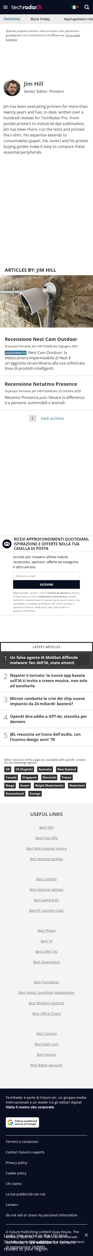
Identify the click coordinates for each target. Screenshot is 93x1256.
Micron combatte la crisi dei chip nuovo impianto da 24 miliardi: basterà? (47, 701)
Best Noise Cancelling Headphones (46, 992)
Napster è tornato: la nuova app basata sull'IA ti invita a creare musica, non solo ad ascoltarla (48, 680)
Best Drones (46, 1054)
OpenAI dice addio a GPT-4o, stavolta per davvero (48, 719)
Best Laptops (46, 879)
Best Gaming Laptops (46, 889)
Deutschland (15, 794)
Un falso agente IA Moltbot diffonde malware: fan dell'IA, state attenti (44, 660)
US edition (40, 1242)
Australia (45, 769)
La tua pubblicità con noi (25, 1194)
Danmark (49, 777)
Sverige (35, 794)
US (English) (24, 769)
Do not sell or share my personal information (42, 1215)
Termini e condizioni (22, 1141)
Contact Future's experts (25, 1152)
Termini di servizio (57, 592)
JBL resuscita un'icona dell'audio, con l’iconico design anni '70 (45, 737)
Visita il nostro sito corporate (30, 1107)
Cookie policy (16, 1173)
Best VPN (46, 827)
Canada (11, 777)
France (66, 777)
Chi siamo (13, 1183)
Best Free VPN (47, 838)
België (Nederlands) (49, 785)
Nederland (77, 785)
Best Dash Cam (47, 1044)
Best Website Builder (46, 859)
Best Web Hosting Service (46, 848)
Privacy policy (16, 1162)
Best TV (46, 941)
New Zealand (66, 769)
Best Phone (47, 930)
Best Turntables (46, 982)
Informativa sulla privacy (53, 596)
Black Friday (40, 19)
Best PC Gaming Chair (46, 910)
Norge (10, 785)
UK (8, 769)
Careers (12, 1204)
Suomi (24, 785)
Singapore (29, 777)
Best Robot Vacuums (46, 1065)
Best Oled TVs (46, 951)
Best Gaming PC (46, 900)
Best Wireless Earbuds (46, 1003)
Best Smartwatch (46, 962)
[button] (5, 7)
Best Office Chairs (46, 1013)
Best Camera (46, 1033)
